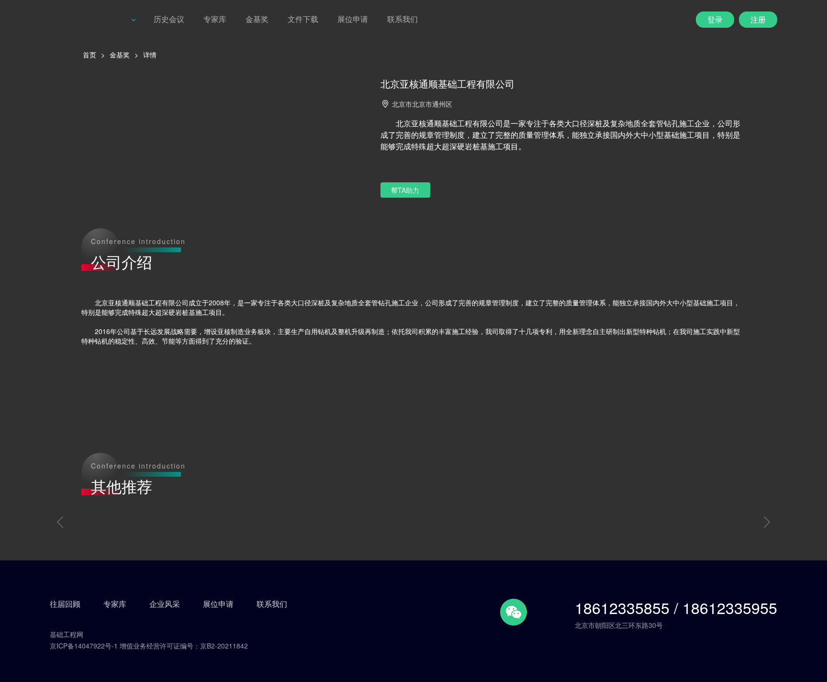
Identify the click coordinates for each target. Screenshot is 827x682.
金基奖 (257, 18)
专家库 (214, 18)
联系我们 (402, 18)
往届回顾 (65, 604)
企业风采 (164, 604)
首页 (89, 54)
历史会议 (169, 18)
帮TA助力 (405, 190)
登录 (715, 19)
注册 (758, 19)
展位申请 (352, 18)
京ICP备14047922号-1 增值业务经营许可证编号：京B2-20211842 (149, 645)
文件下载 (303, 18)
